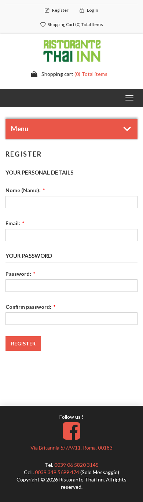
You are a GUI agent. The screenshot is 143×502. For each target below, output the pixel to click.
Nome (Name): (23, 190)
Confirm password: (28, 307)
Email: (13, 223)
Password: (18, 274)
